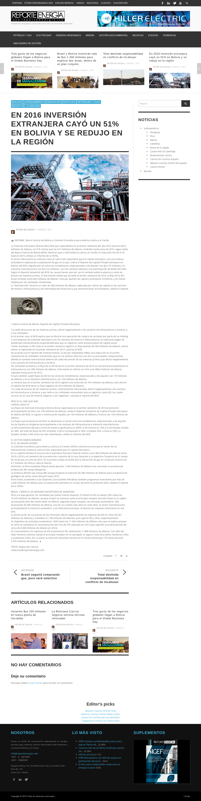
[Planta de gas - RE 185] (123, 81)
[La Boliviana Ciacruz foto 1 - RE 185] (70, 641)
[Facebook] (162, 3)
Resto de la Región (26, 106)
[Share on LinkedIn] (127, 555)
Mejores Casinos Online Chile (100, 710)
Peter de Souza (23, 70)
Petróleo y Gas (88, 102)
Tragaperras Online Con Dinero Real (100, 720)
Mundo (147, 171)
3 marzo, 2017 (40, 70)
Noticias (69, 102)
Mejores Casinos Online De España (168, 163)
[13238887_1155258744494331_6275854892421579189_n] (169, 77)
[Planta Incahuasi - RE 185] (77, 77)
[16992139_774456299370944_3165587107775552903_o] (111, 645)
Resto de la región (159, 147)
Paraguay (155, 132)
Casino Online (157, 166)
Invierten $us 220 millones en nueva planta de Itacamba (28, 615)
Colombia (155, 143)
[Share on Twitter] (121, 555)
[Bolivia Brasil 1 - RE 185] (31, 84)
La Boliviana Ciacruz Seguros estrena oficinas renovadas (68, 615)
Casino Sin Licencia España (164, 159)
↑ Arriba (186, 796)
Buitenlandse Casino (161, 155)
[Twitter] (174, 3)
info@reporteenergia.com (24, 753)
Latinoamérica (34, 102)
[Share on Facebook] (116, 555)
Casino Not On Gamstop (162, 151)
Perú (152, 136)
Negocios (54, 102)
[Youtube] (180, 3)
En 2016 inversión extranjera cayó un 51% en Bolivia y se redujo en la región (122, 57)
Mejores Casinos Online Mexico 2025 (100, 714)
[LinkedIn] (168, 3)
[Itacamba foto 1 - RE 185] (29, 641)
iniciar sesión (35, 682)
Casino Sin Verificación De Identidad (100, 717)
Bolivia (17, 102)
